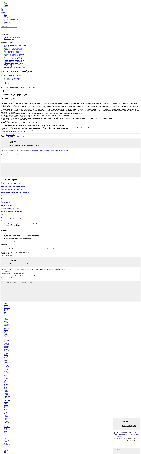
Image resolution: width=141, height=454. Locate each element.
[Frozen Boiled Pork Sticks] (10, 208)
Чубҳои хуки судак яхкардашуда (13, 64)
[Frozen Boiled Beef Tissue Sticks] (12, 189)
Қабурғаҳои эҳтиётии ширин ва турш (14, 199)
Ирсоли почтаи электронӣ (8, 255)
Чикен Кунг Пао (10, 135)
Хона (5, 15)
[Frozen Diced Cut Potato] (11, 214)
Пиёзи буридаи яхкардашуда (12, 52)
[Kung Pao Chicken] (6, 202)
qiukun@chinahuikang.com (22, 226)
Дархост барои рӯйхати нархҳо (9, 250)
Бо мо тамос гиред (9, 23)
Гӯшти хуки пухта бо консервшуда (14, 136)
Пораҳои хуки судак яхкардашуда (13, 61)
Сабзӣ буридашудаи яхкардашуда (13, 55)
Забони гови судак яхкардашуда (13, 58)
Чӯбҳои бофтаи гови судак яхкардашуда (15, 46)
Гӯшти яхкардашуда (12, 19)
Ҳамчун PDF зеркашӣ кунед (28, 87)
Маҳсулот (6, 16)
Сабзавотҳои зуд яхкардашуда (15, 18)
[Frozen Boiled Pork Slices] (11, 183)
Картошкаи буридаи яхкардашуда (13, 49)
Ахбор (5, 20)
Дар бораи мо (7, 22)
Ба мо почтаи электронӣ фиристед (10, 87)
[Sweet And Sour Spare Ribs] (12, 196)
